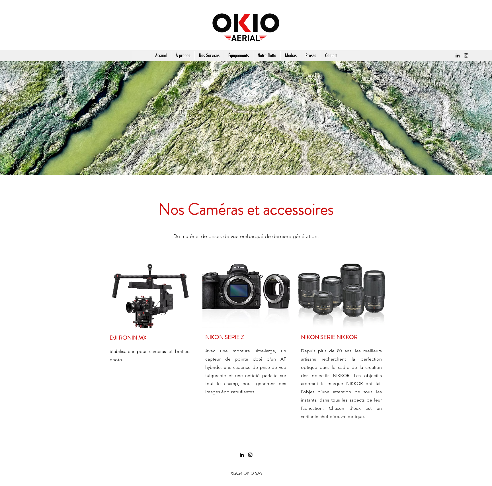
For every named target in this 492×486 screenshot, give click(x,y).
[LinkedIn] (457, 55)
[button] (209, 55)
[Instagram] (466, 55)
